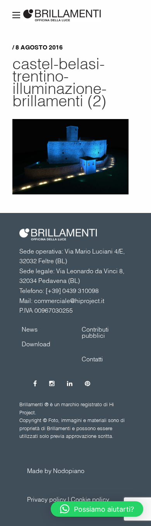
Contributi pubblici (95, 332)
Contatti (92, 359)
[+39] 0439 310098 (72, 290)
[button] (97, 509)
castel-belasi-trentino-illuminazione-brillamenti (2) (59, 82)
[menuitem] (106, 332)
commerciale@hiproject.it (69, 301)
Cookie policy (90, 499)
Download (36, 344)
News (30, 329)
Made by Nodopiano (55, 471)
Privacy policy (46, 499)
